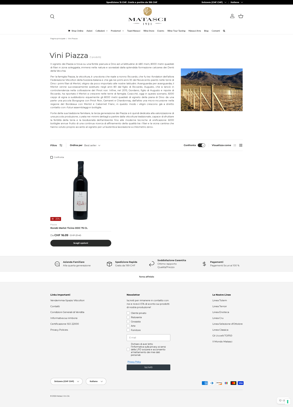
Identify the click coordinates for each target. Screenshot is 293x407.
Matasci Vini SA (62, 396)
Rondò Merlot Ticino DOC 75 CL (69, 228)
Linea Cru (217, 318)
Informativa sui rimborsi (63, 318)
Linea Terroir (219, 306)
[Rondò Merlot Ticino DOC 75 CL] (80, 190)
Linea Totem (219, 300)
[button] (240, 16)
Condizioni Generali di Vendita (67, 312)
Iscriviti (148, 367)
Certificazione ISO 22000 (64, 323)
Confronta (190, 145)
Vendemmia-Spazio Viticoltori (67, 300)
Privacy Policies (59, 329)
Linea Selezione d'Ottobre (227, 323)
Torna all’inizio (146, 276)
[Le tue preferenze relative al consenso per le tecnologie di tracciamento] (288, 402)
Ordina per (76, 145)
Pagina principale (57, 38)
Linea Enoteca (220, 312)
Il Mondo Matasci (222, 341)
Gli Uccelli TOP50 (222, 335)
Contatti (55, 306)
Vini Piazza (73, 38)
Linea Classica (220, 329)
